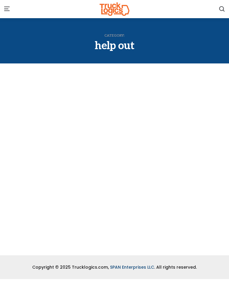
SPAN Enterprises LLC (132, 267)
